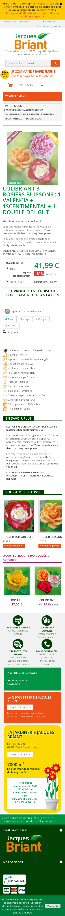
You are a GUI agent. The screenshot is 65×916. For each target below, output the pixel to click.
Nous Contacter (47, 651)
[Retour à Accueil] (6, 106)
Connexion (50, 21)
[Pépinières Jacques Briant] (32, 41)
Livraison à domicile (47, 629)
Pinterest (12, 325)
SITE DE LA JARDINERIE (32, 769)
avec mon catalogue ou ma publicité (33, 73)
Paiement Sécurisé (18, 627)
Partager (25, 319)
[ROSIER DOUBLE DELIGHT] (19, 516)
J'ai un (5, 74)
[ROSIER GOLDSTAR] (17, 581)
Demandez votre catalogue (49, 26)
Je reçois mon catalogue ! (17, 682)
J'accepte (52, 906)
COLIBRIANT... (48, 600)
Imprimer (13, 332)
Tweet (10, 319)
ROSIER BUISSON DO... (19, 537)
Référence (39, 281)
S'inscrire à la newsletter (20, 707)
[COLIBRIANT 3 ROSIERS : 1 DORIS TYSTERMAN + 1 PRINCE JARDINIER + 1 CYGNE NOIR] (48, 581)
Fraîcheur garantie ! (47, 637)
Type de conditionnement (22, 274)
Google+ (42, 319)
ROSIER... (16, 600)
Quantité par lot (14, 262)
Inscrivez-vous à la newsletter (16, 21)
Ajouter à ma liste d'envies (26, 311)
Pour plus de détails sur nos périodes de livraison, (32, 14)
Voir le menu (17, 96)
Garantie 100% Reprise (18, 653)
